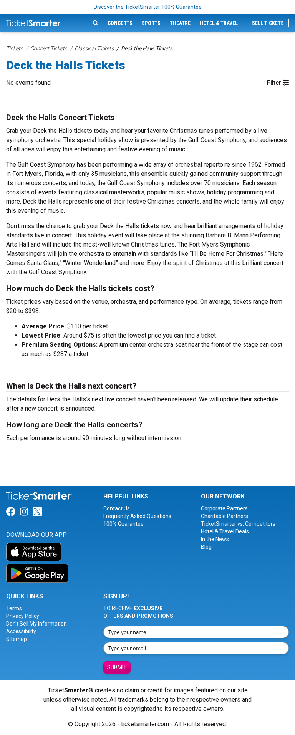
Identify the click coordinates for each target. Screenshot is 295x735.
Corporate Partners (224, 508)
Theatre (180, 23)
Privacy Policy (22, 616)
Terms (14, 608)
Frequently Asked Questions (137, 516)
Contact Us (116, 508)
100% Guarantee (123, 524)
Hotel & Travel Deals (225, 531)
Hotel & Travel (219, 23)
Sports (151, 23)
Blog (206, 547)
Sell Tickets (268, 23)
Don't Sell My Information (36, 624)
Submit (117, 667)
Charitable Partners (224, 516)
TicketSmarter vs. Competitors (238, 524)
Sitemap (16, 639)
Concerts (120, 23)
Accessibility (21, 631)
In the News (215, 539)
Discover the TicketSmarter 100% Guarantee (148, 7)
